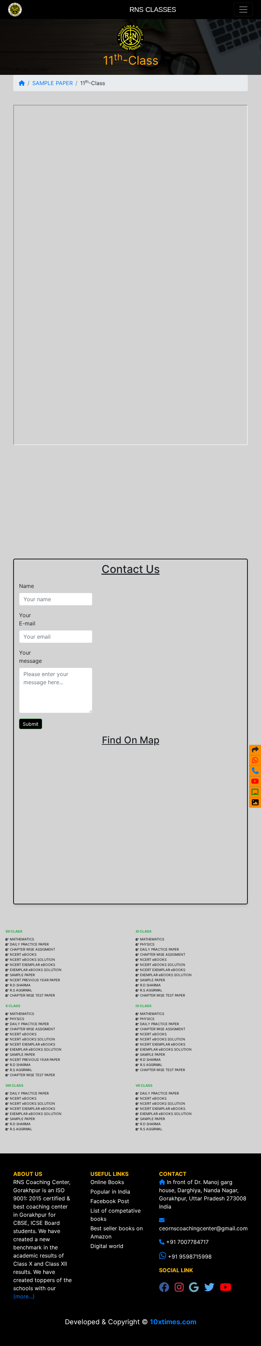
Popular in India (110, 1191)
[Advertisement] (130, 494)
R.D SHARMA (20, 985)
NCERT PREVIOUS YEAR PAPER (35, 980)
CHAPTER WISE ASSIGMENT (32, 949)
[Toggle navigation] (243, 9)
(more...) (24, 1296)
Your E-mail (27, 619)
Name (26, 585)
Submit (30, 724)
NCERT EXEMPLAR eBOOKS (32, 965)
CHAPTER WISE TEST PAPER (32, 995)
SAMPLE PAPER (52, 83)
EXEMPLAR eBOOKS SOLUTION (36, 970)
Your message (30, 656)
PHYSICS (147, 944)
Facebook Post (109, 1201)
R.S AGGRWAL (21, 990)
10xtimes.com (173, 1322)
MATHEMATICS (22, 939)
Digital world (106, 1246)
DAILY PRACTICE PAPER (29, 944)
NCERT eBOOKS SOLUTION (32, 959)
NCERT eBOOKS (22, 954)
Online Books (107, 1182)
